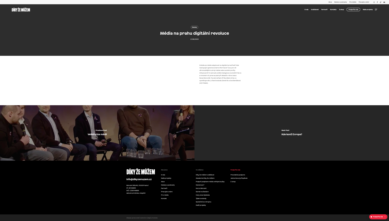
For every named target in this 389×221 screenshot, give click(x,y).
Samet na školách (202, 191)
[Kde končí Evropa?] (291, 133)
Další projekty (201, 205)
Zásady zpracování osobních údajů (138, 218)
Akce (163, 181)
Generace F (200, 185)
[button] (376, 10)
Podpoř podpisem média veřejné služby (210, 181)
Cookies (155, 218)
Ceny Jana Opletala (203, 195)
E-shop (233, 181)
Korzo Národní (201, 188)
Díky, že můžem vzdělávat (205, 175)
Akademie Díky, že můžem (205, 178)
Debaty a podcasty (168, 185)
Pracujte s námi (167, 191)
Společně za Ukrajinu (203, 202)
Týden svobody (201, 198)
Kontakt (164, 198)
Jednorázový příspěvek (239, 178)
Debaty (194, 27)
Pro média (165, 195)
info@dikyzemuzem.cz (139, 179)
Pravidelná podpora (238, 175)
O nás (163, 175)
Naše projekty (166, 178)
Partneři (164, 188)
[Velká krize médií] (97, 133)
